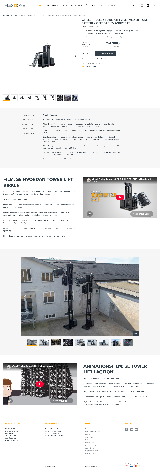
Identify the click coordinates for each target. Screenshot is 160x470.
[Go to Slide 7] (104, 342)
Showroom (89, 437)
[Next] (75, 56)
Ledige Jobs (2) (90, 445)
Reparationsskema (91, 451)
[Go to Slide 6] (92, 342)
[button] (80, 296)
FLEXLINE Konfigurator (93, 432)
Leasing (88, 434)
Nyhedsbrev (89, 442)
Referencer (89, 440)
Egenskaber (29, 120)
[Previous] (6, 56)
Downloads (29, 133)
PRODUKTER (7, 15)
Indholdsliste (28, 124)
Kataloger (88, 429)
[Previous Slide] (25, 297)
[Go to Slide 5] (80, 342)
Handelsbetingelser (92, 466)
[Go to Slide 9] (128, 342)
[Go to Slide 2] (44, 342)
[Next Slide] (135, 297)
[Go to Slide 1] (32, 342)
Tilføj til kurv (107, 53)
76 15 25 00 (91, 66)
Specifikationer (27, 129)
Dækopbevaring (20, 15)
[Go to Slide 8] (116, 342)
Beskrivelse (29, 115)
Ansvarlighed (89, 448)
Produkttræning (90, 453)
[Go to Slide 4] (68, 342)
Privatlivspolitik (50, 466)
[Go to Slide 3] (56, 342)
